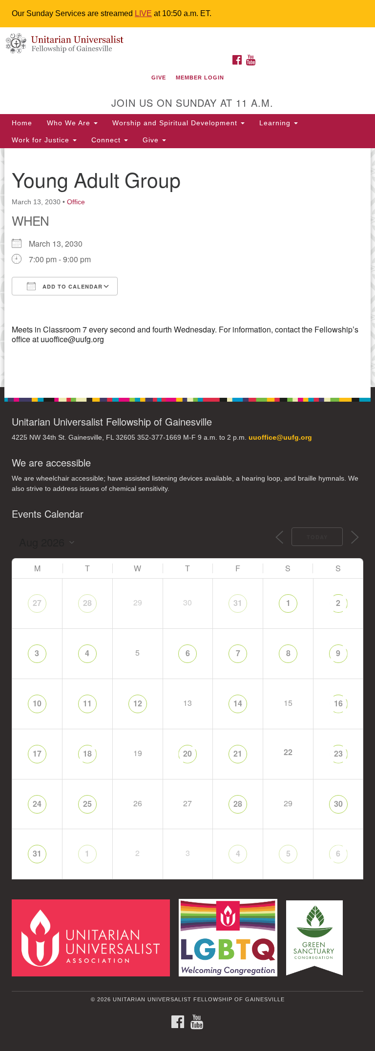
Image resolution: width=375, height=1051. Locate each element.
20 (187, 753)
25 (87, 803)
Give (152, 140)
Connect (107, 140)
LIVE (143, 13)
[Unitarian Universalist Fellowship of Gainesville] (187, 37)
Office (76, 202)
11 (87, 703)
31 (237, 602)
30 (338, 803)
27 (37, 602)
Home (22, 123)
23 (338, 753)
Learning (276, 123)
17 (37, 753)
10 (37, 703)
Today (317, 537)
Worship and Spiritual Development (176, 123)
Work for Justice (42, 140)
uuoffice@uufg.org (280, 437)
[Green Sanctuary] (318, 937)
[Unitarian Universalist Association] (94, 937)
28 (87, 602)
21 (237, 753)
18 (87, 753)
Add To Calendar (72, 286)
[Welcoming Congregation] (231, 937)
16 (338, 703)
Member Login (200, 77)
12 (137, 703)
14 (237, 703)
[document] (187, 267)
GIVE (158, 77)
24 (37, 803)
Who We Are (70, 123)
